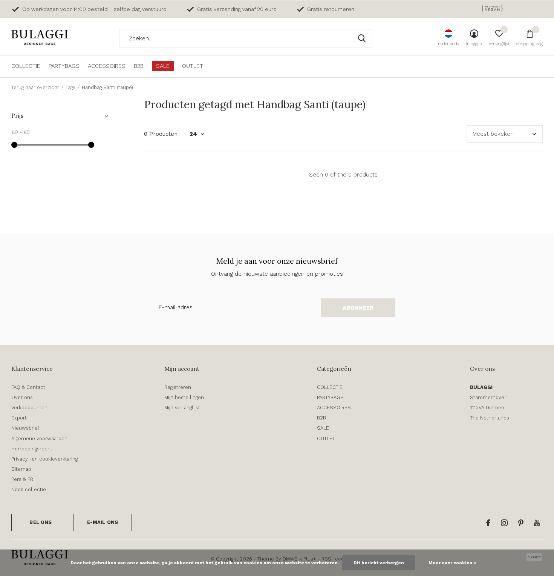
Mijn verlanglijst (182, 407)
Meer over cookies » (452, 562)
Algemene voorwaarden (39, 438)
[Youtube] (537, 523)
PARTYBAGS (64, 66)
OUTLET (192, 66)
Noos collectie (28, 489)
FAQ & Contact (28, 387)
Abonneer (358, 307)
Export (19, 418)
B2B (139, 66)
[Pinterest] (520, 523)
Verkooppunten (29, 407)
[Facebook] (488, 523)
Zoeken (361, 38)
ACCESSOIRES (106, 66)
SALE (163, 66)
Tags (70, 87)
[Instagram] (504, 523)
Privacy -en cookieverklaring (44, 459)
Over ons (22, 397)
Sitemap (21, 469)
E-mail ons (102, 522)
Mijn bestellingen (184, 397)
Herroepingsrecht (31, 449)
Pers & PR (22, 479)
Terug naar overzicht (35, 87)
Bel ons (40, 522)
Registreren (177, 387)
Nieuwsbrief (25, 428)
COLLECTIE (25, 66)
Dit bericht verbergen (379, 562)
